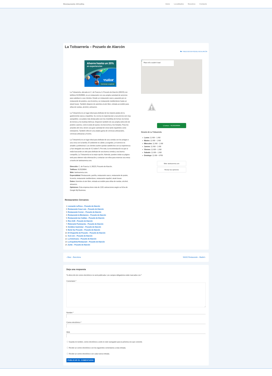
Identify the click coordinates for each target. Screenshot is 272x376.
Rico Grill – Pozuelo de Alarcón (80, 221)
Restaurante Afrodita (73, 4)
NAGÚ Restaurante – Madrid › (194, 257)
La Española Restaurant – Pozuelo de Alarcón (86, 242)
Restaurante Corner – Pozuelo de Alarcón (84, 212)
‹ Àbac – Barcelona (73, 257)
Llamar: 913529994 (171, 125)
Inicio (168, 4)
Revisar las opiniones (171, 170)
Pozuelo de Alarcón (200, 51)
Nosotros (191, 4)
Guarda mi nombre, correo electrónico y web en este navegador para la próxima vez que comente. (105, 342)
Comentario (71, 281)
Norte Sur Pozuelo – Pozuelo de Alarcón (84, 230)
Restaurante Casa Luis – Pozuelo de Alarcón (86, 209)
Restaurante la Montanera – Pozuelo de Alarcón (87, 215)
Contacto (203, 4)
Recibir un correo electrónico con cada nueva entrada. (89, 354)
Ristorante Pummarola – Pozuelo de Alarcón (85, 224)
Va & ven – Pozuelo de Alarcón (80, 236)
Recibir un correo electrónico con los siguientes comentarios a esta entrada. (97, 348)
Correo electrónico (73, 322)
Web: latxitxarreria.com (171, 163)
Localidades (179, 4)
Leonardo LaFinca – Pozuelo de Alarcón (84, 206)
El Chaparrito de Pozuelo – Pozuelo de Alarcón (86, 233)
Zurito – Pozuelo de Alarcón (79, 245)
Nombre (69, 312)
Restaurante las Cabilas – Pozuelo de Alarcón (86, 218)
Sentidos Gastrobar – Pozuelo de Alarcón (84, 227)
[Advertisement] (136, 24)
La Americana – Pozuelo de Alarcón (82, 239)
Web (68, 332)
